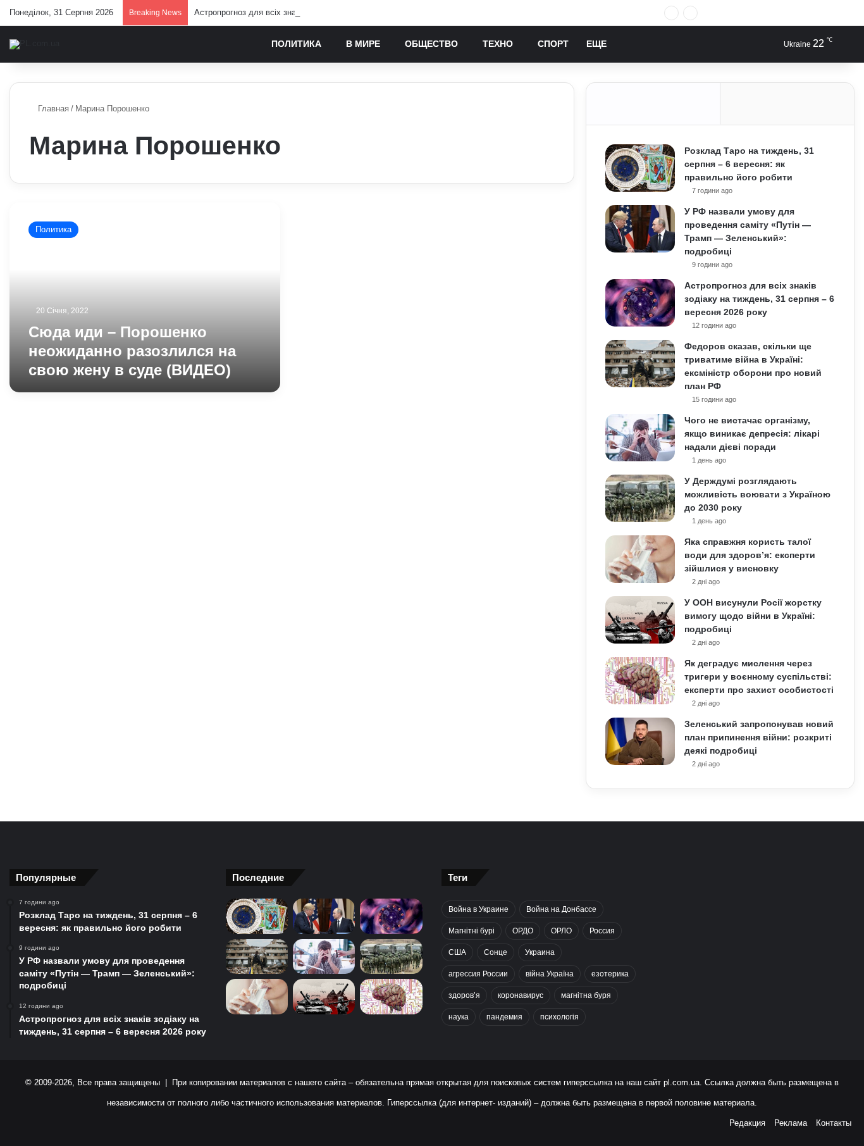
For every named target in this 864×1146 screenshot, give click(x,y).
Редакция (747, 1123)
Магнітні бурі (471, 930)
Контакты (833, 1123)
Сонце (495, 952)
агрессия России (478, 973)
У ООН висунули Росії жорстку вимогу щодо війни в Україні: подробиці (753, 615)
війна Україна (550, 973)
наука (458, 1016)
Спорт (553, 44)
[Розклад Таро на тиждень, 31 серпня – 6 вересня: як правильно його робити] (640, 168)
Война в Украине (478, 909)
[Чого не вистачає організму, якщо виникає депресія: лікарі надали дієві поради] (640, 437)
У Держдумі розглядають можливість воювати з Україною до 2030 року (757, 494)
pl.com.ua (681, 1082)
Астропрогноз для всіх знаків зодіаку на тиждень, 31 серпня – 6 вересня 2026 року (353, 12)
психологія (559, 1016)
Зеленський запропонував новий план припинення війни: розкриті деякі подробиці (759, 737)
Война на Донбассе (561, 909)
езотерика (610, 973)
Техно (498, 44)
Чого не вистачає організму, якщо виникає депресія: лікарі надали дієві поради (752, 433)
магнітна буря (586, 995)
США (457, 952)
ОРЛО (561, 930)
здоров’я (464, 995)
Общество (431, 44)
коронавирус (520, 995)
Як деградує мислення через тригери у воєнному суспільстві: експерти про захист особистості (759, 676)
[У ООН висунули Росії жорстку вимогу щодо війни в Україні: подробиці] (640, 620)
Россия (602, 930)
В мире (363, 44)
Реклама (790, 1123)
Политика (296, 44)
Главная (52, 108)
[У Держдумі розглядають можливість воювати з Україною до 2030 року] (640, 498)
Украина (540, 952)
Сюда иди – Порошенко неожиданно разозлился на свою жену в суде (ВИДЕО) (132, 350)
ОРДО (522, 930)
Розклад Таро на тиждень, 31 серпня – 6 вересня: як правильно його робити (749, 164)
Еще (596, 44)
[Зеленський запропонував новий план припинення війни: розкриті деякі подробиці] (640, 741)
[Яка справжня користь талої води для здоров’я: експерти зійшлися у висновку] (640, 559)
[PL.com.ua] (34, 44)
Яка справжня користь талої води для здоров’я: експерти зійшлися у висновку (749, 555)
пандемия (504, 1016)
